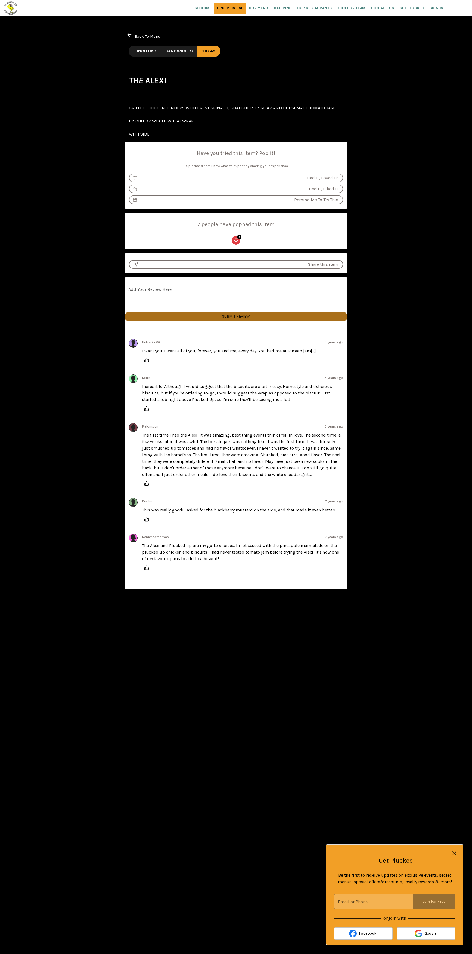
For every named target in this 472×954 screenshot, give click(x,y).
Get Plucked (412, 8)
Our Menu (258, 8)
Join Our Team (351, 8)
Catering (283, 8)
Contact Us (382, 8)
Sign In (437, 8)
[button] (144, 35)
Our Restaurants (314, 8)
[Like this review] (148, 360)
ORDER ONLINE (230, 8)
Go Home (202, 8)
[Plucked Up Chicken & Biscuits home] (29, 8)
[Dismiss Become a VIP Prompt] (454, 853)
